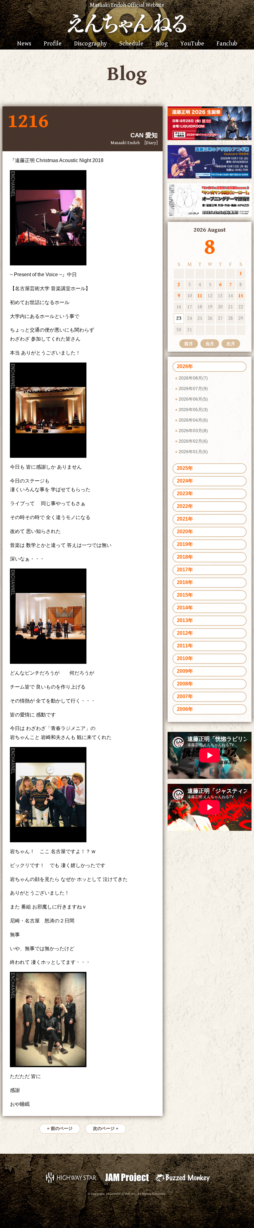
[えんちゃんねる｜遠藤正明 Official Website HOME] (127, 22)
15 (240, 296)
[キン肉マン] (210, 199)
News (24, 44)
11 (199, 296)
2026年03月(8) (193, 430)
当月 (209, 343)
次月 (230, 343)
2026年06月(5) (193, 399)
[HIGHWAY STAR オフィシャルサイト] (71, 1177)
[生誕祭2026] (210, 123)
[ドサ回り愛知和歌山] (210, 161)
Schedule (131, 44)
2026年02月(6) (193, 441)
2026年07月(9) (193, 388)
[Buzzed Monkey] (183, 1177)
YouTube (192, 44)
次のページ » (105, 1128)
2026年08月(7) (193, 378)
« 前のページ (59, 1128)
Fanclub (227, 44)
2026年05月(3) (193, 409)
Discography (90, 44)
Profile (53, 44)
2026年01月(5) (193, 451)
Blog (162, 44)
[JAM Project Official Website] (127, 1177)
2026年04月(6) (193, 420)
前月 (188, 343)
